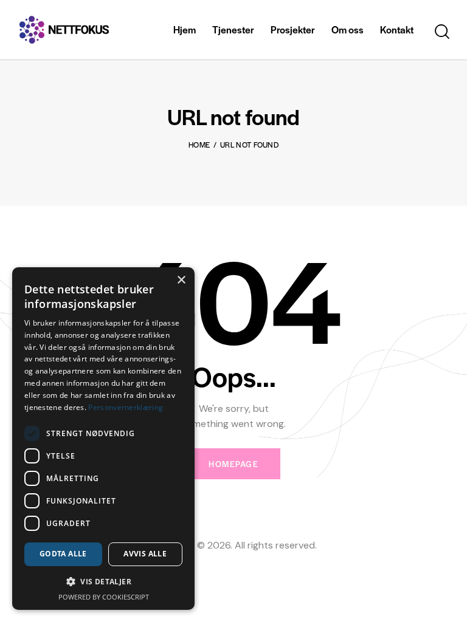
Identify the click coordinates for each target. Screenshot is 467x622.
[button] (103, 581)
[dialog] (103, 438)
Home (199, 144)
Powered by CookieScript (103, 596)
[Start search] (442, 32)
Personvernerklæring (125, 407)
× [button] (180, 280)
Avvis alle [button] (145, 554)
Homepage (233, 464)
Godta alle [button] (63, 554)
